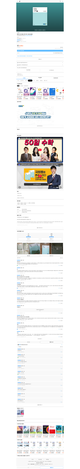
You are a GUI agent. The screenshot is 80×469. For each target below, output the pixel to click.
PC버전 (40, 464)
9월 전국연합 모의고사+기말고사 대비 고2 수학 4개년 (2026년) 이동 (33, 447)
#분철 (18, 85)
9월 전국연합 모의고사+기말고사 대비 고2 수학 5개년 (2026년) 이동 (39, 447)
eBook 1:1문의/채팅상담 (48, 461)
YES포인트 (18, 47)
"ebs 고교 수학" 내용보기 (40, 293)
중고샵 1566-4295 (41, 461)
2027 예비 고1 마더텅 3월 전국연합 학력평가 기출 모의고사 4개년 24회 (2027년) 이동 (52, 431)
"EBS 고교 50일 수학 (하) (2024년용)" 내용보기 (40, 278)
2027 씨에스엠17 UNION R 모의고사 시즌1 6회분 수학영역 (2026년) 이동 (46, 431)
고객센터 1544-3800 (31, 461)
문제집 (25, 204)
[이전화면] (17, 1)
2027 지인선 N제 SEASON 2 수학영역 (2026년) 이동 (26, 431)
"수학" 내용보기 (40, 334)
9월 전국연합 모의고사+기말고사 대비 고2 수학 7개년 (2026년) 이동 (52, 447)
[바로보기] (22, 248)
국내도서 (18, 204)
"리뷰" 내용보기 (40, 326)
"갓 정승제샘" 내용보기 (40, 285)
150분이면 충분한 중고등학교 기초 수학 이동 (59, 431)
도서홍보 (50, 464)
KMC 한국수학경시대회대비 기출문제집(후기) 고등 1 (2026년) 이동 (20, 447)
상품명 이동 (20, 93)
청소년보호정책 (37, 464)
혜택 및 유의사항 (28, 240)
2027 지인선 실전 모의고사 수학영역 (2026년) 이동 (20, 431)
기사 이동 (20, 414)
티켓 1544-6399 (36, 461)
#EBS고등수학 (26, 85)
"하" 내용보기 (40, 270)
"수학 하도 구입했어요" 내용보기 (40, 300)
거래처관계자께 (46, 464)
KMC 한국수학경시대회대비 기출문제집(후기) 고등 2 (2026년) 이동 (26, 447)
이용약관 (29, 464)
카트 (62, 1)
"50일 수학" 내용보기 (40, 263)
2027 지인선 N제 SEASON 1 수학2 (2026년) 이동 (39, 431)
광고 (51, 464)
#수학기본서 (21, 85)
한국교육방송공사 (19, 38)
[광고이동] (60, 1)
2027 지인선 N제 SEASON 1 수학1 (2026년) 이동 (33, 431)
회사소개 (43, 464)
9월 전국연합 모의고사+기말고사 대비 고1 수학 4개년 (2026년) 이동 (59, 447)
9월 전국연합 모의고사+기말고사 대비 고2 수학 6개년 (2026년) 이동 (46, 447)
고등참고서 (21, 204)
